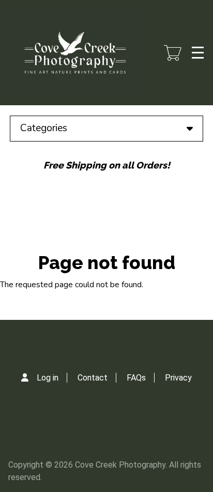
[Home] (75, 52)
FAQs (136, 378)
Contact (93, 378)
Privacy (178, 378)
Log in (47, 378)
